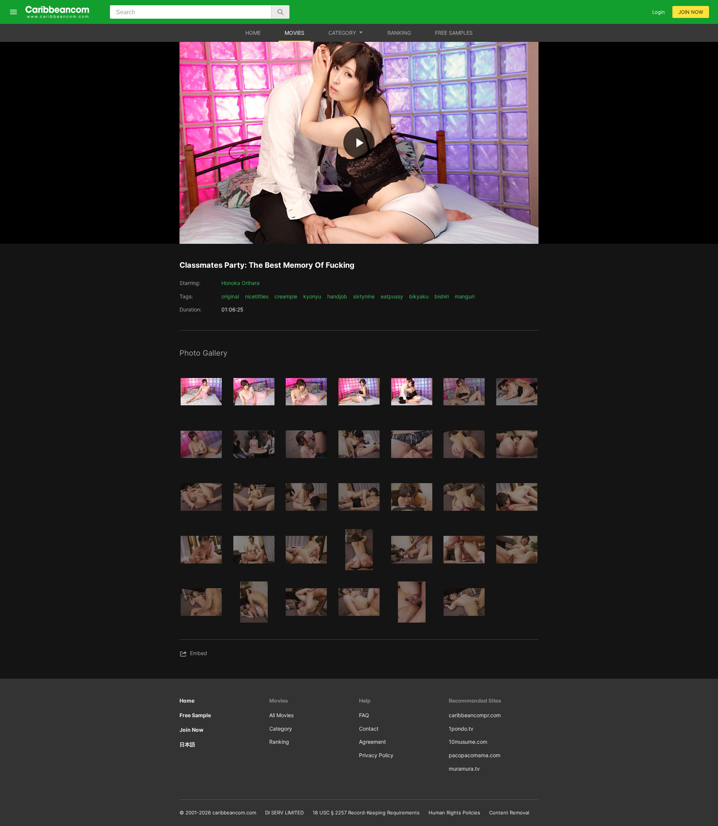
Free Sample (195, 715)
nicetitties (257, 296)
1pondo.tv (461, 728)
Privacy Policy (376, 755)
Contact (368, 728)
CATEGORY (342, 33)
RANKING (399, 33)
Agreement (372, 742)
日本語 (187, 744)
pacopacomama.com (474, 755)
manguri (465, 296)
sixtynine (364, 296)
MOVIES (294, 33)
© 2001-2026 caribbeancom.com (218, 813)
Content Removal (509, 813)
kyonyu (312, 296)
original (230, 296)
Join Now (191, 730)
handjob (337, 296)
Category (280, 728)
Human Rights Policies (454, 813)
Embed (198, 653)
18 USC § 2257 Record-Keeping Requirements (366, 813)
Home (187, 700)
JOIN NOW (690, 12)
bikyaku (419, 296)
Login (658, 12)
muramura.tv (464, 768)
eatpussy (392, 296)
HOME (253, 33)
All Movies (281, 715)
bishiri (442, 296)
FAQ (364, 715)
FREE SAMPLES (454, 33)
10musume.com (468, 742)
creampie (285, 296)
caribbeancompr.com (475, 715)
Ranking (279, 742)
